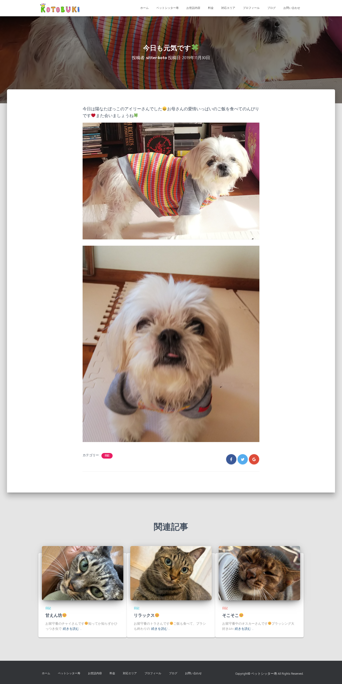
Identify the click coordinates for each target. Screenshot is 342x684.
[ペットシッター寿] (60, 8)
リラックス (144, 615)
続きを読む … (72, 629)
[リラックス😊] (171, 573)
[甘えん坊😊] (82, 573)
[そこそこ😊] (259, 573)
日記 (107, 455)
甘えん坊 (53, 615)
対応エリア (228, 8)
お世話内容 (193, 8)
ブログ (271, 8)
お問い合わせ (291, 8)
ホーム (144, 8)
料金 (211, 8)
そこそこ (230, 615)
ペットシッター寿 (167, 8)
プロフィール (251, 8)
